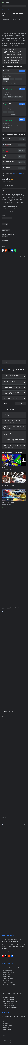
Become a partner (7, 1025)
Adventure (9, 217)
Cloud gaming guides (8, 1005)
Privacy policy (9, 1042)
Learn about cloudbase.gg (9, 951)
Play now (22, 71)
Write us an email (7, 1029)
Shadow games (7, 974)
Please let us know (17, 173)
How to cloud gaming (8, 997)
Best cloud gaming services (10, 1001)
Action (3, 217)
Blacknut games (7, 980)
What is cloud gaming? (9, 999)
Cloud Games (8, 9)
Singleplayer (5, 224)
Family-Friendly (5, 230)
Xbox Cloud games (8, 982)
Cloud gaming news (8, 1003)
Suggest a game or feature (10, 1021)
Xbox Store (4, 236)
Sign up (22, 139)
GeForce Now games (8, 972)
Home (3, 9)
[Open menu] (25, 2)
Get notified (22, 145)
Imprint (3, 1042)
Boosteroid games (7, 970)
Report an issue (7, 1023)
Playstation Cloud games (9, 984)
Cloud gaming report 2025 (10, 1007)
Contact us (6, 1027)
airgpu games (6, 976)
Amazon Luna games (8, 978)
